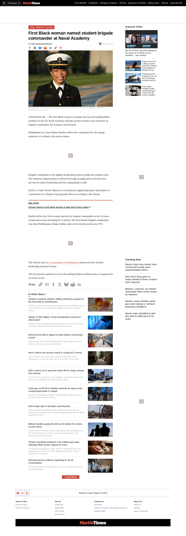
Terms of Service (22, 508)
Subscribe (59, 505)
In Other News (36, 294)
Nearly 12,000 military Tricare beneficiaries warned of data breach (54, 318)
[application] (141, 39)
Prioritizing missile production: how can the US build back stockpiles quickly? (149, 77)
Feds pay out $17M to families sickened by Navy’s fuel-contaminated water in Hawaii (55, 389)
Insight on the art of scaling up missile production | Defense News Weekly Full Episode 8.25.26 (149, 66)
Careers (137, 508)
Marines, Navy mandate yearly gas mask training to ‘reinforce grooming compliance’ (140, 304)
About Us (137, 505)
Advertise (98, 505)
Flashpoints (93, 3)
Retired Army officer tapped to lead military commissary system (55, 336)
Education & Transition (137, 3)
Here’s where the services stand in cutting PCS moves (55, 352)
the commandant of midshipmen (62, 262)
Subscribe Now (176, 3)
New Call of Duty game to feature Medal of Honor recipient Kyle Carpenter (141, 279)
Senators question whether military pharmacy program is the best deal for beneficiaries (56, 300)
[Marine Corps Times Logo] (31, 3)
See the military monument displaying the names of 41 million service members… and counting (140, 52)
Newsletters (59, 508)
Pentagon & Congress (108, 3)
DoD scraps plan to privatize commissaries (49, 406)
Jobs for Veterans (141, 511)
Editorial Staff (99, 511)
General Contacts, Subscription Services (110, 508)
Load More (71, 477)
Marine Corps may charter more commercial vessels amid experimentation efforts (141, 267)
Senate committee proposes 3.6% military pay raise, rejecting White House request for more (54, 443)
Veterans (164, 3)
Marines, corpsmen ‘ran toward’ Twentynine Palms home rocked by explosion (141, 292)
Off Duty (122, 3)
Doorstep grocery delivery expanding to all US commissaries (50, 461)
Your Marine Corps (41, 27)
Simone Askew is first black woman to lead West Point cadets (58, 207)
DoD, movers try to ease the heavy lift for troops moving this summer (56, 371)
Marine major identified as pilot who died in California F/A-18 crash (140, 316)
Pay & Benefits (81, 3)
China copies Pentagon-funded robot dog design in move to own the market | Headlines (149, 90)
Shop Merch (60, 514)
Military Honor (153, 3)
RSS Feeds (59, 511)
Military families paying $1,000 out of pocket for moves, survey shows (55, 425)
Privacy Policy (21, 505)
